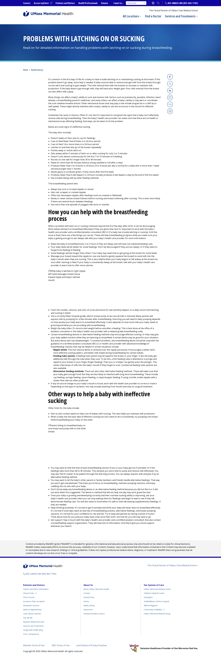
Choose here (131, 3)
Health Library (37, 69)
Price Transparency (31, 634)
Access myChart (43, 3)
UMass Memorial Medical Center (157, 589)
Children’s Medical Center (154, 593)
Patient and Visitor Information (36, 589)
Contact (87, 593)
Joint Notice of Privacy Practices (92, 645)
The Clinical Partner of (172, 565)
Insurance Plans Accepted (33, 601)
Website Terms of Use (34, 645)
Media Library (89, 605)
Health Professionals (88, 3)
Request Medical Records (33, 622)
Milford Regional (150, 605)
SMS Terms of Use (60, 645)
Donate (104, 3)
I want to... (118, 3)
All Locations (131, 16)
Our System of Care (154, 585)
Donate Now (89, 597)
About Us (88, 585)
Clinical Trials (30, 593)
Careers (26, 3)
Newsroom (88, 609)
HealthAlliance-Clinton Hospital (156, 601)
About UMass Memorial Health (96, 589)
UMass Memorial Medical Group (157, 613)
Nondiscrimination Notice (94, 613)
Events (86, 601)
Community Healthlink (153, 609)
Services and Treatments (180, 16)
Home (25, 69)
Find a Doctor (153, 16)
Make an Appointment (32, 609)
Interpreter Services (31, 605)
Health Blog (33, 630)
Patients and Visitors (65, 3)
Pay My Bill (27, 618)
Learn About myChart (32, 613)
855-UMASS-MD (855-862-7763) (183, 3)
